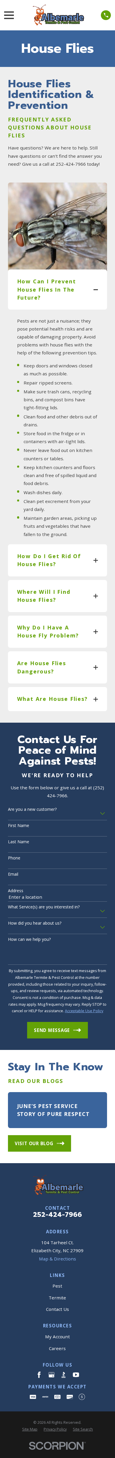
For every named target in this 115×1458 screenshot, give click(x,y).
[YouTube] (76, 1375)
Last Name (18, 841)
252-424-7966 (57, 1214)
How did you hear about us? (34, 923)
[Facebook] (39, 1375)
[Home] (57, 15)
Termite (57, 1298)
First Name (18, 825)
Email (13, 874)
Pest (57, 1286)
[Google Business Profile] (51, 1375)
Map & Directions (57, 1259)
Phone (14, 858)
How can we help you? (29, 939)
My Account (57, 1336)
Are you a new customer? (32, 809)
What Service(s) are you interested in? (44, 907)
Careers (57, 1348)
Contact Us (57, 1309)
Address (15, 890)
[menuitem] (29, 1429)
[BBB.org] (63, 1375)
